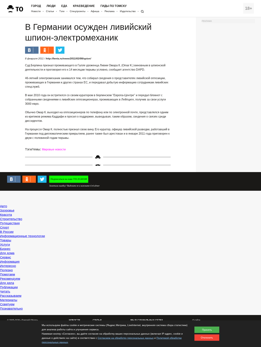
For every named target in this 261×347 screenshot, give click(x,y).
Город (36, 6)
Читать (5, 291)
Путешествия (10, 223)
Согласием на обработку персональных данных (126, 338)
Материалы (8, 300)
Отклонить (207, 337)
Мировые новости (54, 149)
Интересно (8, 266)
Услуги (5, 244)
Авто (3, 206)
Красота (6, 215)
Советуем (7, 304)
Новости (36, 11)
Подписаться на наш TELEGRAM (69, 179)
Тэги (61, 11)
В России (6, 232)
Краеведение (84, 6)
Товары (5, 240)
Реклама (110, 11)
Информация (10, 261)
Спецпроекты (77, 11)
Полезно (6, 270)
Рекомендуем (10, 279)
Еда (64, 6)
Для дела (7, 283)
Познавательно (11, 308)
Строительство (11, 219)
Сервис (5, 257)
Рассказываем (10, 296)
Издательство (128, 11)
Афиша (95, 11)
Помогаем (7, 274)
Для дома (7, 253)
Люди (51, 6)
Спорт (4, 227)
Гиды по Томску (113, 6)
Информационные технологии (22, 236)
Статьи (50, 11)
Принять (207, 329)
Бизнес (5, 249)
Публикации (9, 287)
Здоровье (7, 210)
